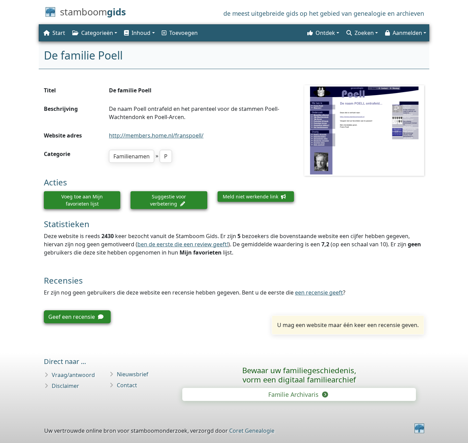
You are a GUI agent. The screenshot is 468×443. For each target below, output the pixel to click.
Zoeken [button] (364, 33)
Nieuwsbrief (132, 374)
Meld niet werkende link (251, 196)
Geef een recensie (72, 317)
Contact (127, 385)
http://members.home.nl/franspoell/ (156, 135)
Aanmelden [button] (407, 33)
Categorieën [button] (97, 33)
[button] (139, 33)
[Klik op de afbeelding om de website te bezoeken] (364, 130)
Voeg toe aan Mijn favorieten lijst (82, 200)
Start (58, 33)
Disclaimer (65, 386)
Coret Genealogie (251, 430)
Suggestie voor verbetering (168, 200)
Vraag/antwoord (73, 375)
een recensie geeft (319, 292)
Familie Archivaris (294, 394)
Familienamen (131, 156)
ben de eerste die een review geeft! (182, 244)
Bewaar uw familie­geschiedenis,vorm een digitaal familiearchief (299, 375)
